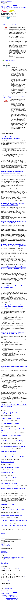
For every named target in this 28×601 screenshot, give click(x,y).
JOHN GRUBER (8, 588)
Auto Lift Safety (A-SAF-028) (9, 478)
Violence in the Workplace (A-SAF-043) (11, 515)
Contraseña (3, 540)
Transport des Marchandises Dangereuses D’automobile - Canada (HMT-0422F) (12, 332)
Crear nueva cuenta (5, 544)
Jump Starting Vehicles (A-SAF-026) (11, 467)
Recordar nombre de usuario (8, 541)
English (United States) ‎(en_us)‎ (7, 7)
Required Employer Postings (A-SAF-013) (12, 456)
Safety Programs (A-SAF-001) (9, 413)
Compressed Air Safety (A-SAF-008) (11, 435)
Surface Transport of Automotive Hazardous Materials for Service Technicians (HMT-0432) (13, 245)
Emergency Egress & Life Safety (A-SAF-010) (13, 446)
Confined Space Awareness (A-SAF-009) (12, 441)
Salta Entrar (3, 533)
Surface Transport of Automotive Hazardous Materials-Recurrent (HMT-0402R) (13, 172)
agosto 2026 (12, 568)
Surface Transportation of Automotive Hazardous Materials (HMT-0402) (11, 137)
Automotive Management (12, 560)
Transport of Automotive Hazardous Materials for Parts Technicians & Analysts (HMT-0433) (13, 267)
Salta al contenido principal (6, 1)
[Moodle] (5, 593)
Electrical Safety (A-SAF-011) (9, 451)
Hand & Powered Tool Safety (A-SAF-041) (12, 509)
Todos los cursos (4, 562)
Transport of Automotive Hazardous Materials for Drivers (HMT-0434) (13, 286)
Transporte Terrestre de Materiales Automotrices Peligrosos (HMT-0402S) (14, 367)
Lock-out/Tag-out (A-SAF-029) (9, 483)
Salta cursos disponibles (6, 130)
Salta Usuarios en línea (5, 580)
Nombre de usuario (5, 538)
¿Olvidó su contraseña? (6, 545)
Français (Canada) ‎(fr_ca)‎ (6, 8)
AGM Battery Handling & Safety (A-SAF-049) (14, 520)
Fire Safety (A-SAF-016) (7, 462)
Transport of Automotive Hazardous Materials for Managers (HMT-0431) (13, 222)
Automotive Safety (11, 558)
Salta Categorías (4, 552)
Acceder (15, 5)
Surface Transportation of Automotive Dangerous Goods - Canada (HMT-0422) (12, 305)
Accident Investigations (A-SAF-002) (11, 418)
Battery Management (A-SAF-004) (10, 423)
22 (24, 576)
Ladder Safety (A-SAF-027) (8, 472)
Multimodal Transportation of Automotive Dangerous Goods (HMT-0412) (12, 204)
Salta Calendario (4, 563)
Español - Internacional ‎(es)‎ (6, 6)
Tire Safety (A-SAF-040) (7, 504)
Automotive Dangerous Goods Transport (15, 557)
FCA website (3, 551)
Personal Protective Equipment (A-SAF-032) (13, 488)
